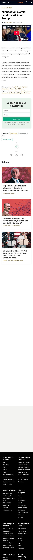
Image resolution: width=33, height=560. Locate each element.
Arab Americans (26, 91)
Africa (19, 545)
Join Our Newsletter (23, 474)
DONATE (20, 3)
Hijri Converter (7, 477)
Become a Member (23, 479)
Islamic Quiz (21, 510)
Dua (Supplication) (8, 479)
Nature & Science (8, 533)
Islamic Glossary (22, 507)
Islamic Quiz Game (23, 512)
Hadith (5, 472)
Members (20, 482)
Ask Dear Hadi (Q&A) (24, 465)
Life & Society (6, 531)
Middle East (5, 89)
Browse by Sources (8, 545)
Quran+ (5, 469)
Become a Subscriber (24, 477)
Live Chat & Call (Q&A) (24, 469)
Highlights (25, 87)
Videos (12, 89)
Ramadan (5, 507)
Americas (11, 87)
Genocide (11, 193)
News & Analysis (22, 533)
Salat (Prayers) (7, 502)
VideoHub (20, 515)
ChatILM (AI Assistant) (24, 462)
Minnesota (5, 93)
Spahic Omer (7, 225)
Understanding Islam (9, 482)
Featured (18, 87)
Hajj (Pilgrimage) (7, 510)
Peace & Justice (22, 531)
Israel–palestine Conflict (16, 260)
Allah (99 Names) (7, 493)
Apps (19, 495)
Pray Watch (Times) (8, 474)
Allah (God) (6, 465)
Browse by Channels (8, 547)
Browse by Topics (8, 543)
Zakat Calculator (7, 484)
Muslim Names (22, 505)
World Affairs (7, 8)
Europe (20, 538)
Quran (4, 467)
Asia (19, 543)
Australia (20, 541)
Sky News (13, 133)
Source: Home (7, 139)
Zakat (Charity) (7, 505)
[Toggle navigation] (31, 2)
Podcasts (20, 517)
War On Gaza (25, 93)
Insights (20, 503)
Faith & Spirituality (8, 528)
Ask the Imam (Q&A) (23, 467)
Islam (4, 462)
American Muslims (14, 91)
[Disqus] (16, 427)
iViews (5, 193)
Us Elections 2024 (14, 93)
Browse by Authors (8, 536)
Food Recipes (21, 500)
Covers (20, 498)
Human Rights (22, 528)
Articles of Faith (7, 496)
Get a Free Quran (22, 472)
